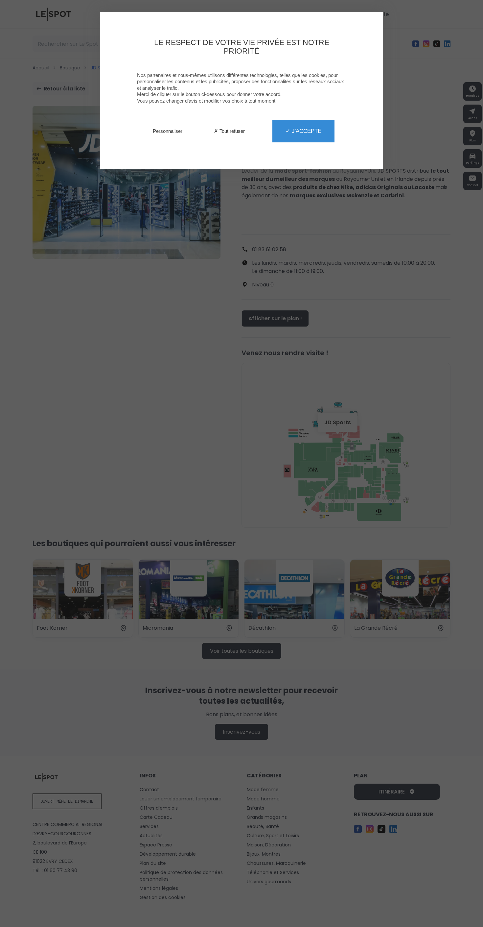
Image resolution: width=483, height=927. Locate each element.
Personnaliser (167, 131)
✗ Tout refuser (229, 131)
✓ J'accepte (303, 131)
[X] (241, 463)
